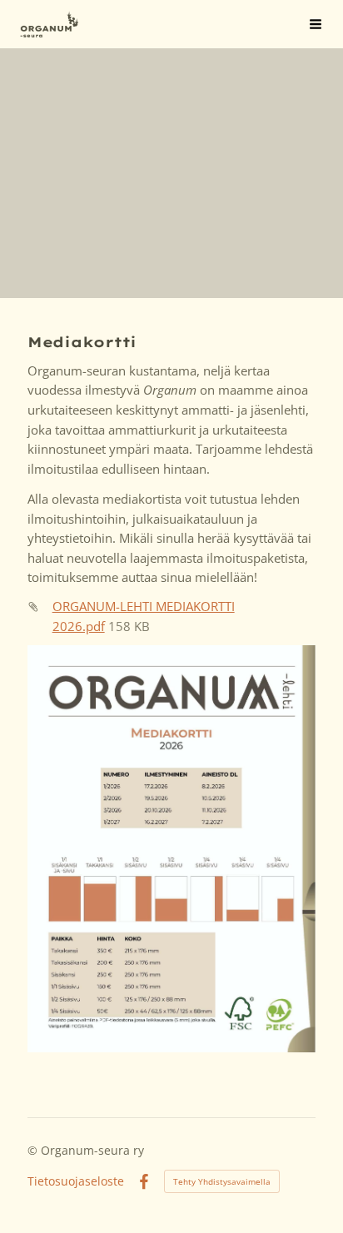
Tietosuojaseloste (75, 1181)
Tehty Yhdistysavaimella (222, 1181)
